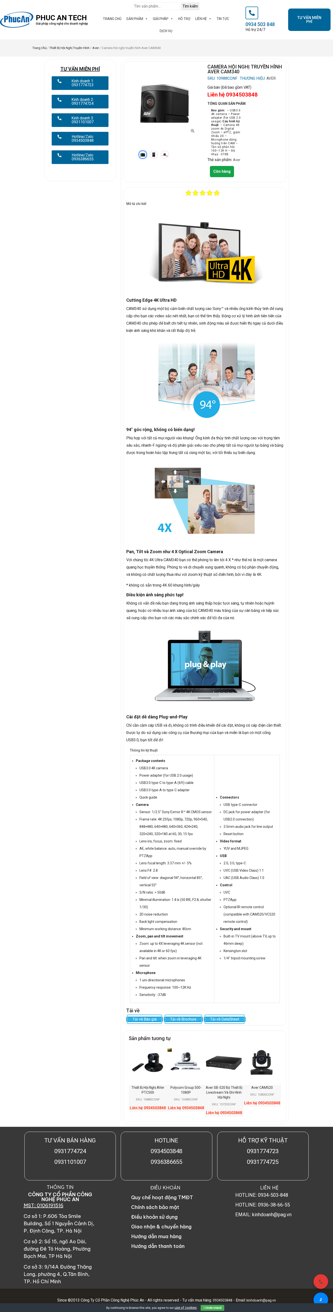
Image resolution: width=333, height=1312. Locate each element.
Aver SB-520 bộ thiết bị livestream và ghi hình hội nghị (224, 1092)
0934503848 (222, 1300)
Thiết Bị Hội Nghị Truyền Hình (69, 48)
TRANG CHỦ (112, 19)
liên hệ (201, 19)
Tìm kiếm (190, 6)
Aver (95, 48)
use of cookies (186, 1308)
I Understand (212, 1308)
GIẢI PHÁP (160, 19)
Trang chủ (39, 48)
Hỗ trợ (184, 19)
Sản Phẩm (134, 19)
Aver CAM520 (262, 1088)
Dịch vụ (166, 31)
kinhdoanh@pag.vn (261, 1300)
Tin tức (222, 19)
